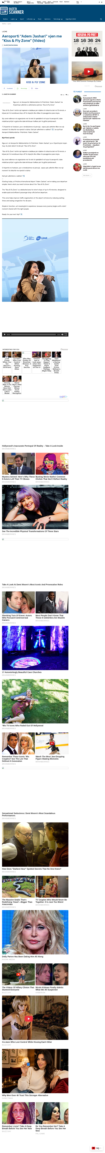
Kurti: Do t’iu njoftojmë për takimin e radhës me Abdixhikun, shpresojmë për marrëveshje (91, 130)
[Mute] (62, 334)
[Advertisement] (35, 343)
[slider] (33, 334)
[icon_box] (79, 2)
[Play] (5, 334)
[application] (35, 277)
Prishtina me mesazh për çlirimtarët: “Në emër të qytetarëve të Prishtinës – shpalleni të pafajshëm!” (91, 143)
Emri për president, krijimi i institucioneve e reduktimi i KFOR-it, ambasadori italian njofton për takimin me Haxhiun (91, 115)
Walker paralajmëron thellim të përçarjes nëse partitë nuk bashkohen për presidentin (91, 156)
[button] (101, 19)
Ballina (4, 24)
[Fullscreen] (66, 334)
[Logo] (13, 11)
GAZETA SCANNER (10, 94)
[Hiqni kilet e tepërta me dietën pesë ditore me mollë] (77, 167)
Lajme (9, 24)
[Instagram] (101, 2)
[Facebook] (99, 2)
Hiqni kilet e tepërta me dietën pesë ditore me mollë (92, 168)
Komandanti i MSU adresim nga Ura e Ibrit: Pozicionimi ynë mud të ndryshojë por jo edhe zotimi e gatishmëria (92, 101)
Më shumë (86, 175)
